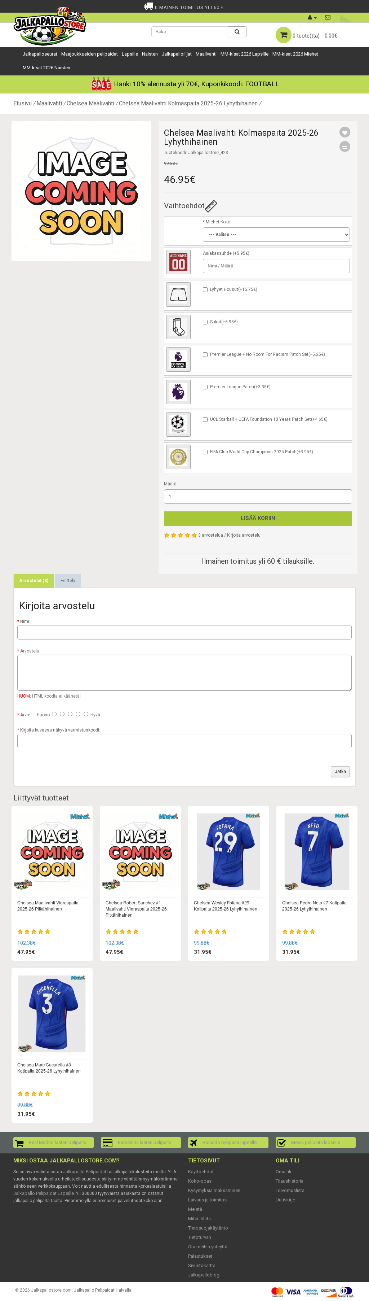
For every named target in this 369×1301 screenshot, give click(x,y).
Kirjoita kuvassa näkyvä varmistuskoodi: (60, 730)
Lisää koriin (258, 518)
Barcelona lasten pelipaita (145, 1142)
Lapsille (130, 54)
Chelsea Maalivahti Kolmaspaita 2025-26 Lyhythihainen (188, 103)
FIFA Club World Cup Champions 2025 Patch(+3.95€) (261, 451)
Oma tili (283, 1171)
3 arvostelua (210, 535)
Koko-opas (200, 1181)
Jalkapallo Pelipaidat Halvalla (103, 1290)
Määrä (170, 483)
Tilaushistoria (289, 1181)
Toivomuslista (290, 1190)
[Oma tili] (312, 17)
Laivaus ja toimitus (207, 1199)
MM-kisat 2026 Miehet (295, 54)
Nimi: (25, 621)
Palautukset (200, 1256)
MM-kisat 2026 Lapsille (244, 54)
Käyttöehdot (201, 1171)
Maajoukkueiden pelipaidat (89, 54)
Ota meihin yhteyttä (207, 1246)
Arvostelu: (30, 651)
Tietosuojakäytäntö (208, 1228)
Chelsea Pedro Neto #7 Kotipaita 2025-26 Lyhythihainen (314, 905)
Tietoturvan (199, 1237)
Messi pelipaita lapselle (315, 1142)
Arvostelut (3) (33, 580)
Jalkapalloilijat (177, 54)
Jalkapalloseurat (40, 54)
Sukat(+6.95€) (224, 321)
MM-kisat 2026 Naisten (46, 67)
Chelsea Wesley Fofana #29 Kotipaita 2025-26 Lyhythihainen (225, 905)
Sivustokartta (201, 1265)
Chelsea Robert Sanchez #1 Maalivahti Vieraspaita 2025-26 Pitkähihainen (136, 908)
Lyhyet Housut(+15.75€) (233, 289)
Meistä (195, 1209)
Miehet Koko (218, 221)
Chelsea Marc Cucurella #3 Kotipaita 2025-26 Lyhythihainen (49, 1067)
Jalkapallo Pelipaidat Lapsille (43, 1193)
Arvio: (25, 714)
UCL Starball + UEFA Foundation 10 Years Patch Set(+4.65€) (269, 419)
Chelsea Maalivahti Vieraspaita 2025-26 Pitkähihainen (48, 905)
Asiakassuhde (217, 253)
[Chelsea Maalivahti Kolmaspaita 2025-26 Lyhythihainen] (81, 191)
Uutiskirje (285, 1199)
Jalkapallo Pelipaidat (84, 1171)
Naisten (150, 54)
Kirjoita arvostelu (244, 535)
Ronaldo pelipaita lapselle (230, 1142)
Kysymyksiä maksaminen (214, 1190)
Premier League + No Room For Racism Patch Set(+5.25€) (267, 354)
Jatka (340, 771)
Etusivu (22, 103)
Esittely (68, 580)
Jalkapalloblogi (204, 1275)
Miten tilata (199, 1218)
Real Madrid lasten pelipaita (57, 1142)
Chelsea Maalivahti (90, 103)
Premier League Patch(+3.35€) (240, 386)
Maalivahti (206, 54)
